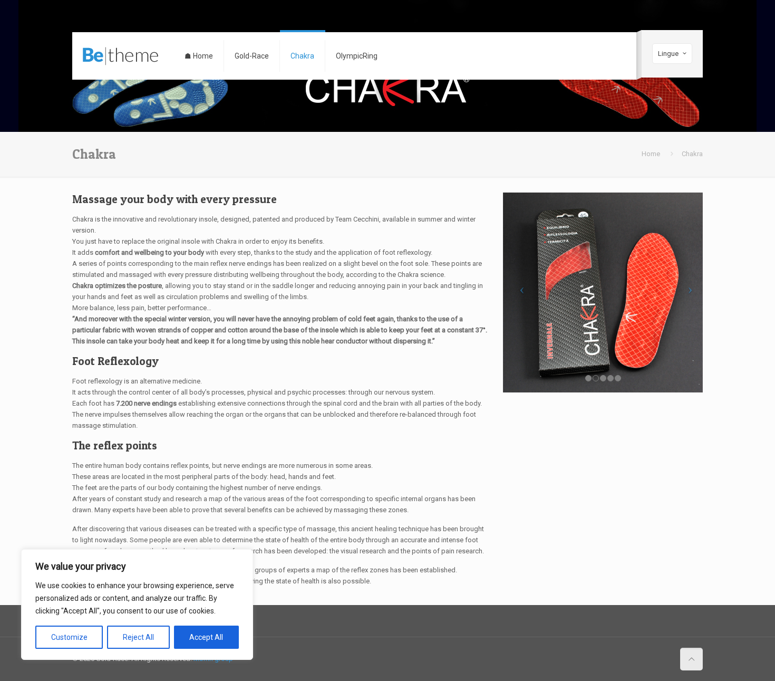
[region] (137, 604)
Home (651, 154)
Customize (69, 637)
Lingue (668, 53)
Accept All (206, 637)
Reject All (138, 637)
